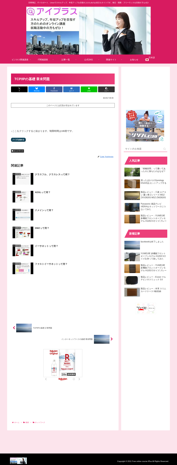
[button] (106, 89)
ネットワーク (18, 151)
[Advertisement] (63, 117)
